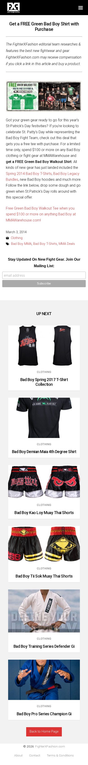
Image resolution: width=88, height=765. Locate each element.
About (18, 755)
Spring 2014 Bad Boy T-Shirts (29, 174)
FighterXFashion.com (50, 746)
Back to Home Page (44, 731)
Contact (34, 755)
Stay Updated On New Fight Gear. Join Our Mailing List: (44, 262)
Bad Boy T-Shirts (45, 244)
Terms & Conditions (60, 755)
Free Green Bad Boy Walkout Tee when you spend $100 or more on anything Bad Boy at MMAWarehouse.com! (41, 214)
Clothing (17, 238)
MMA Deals (67, 244)
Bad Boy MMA (21, 244)
